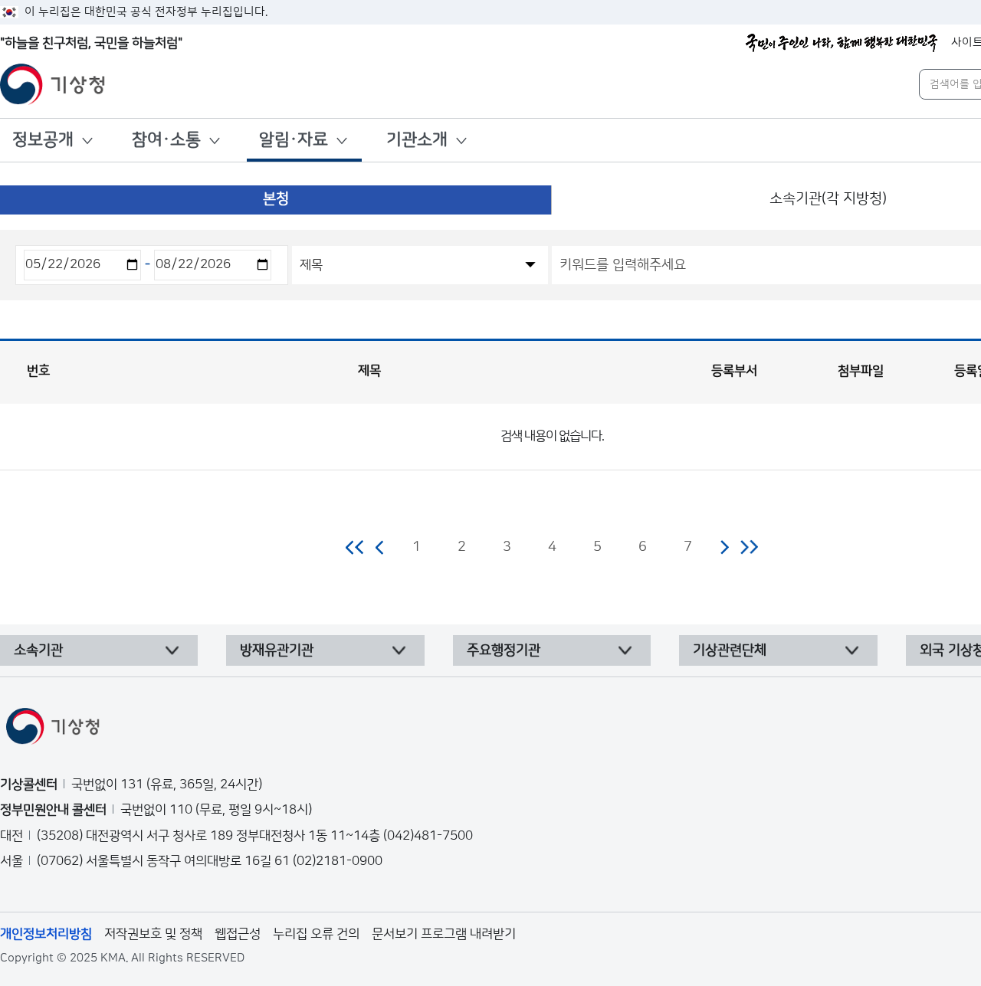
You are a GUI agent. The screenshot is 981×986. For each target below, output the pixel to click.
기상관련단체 (729, 650)
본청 (276, 199)
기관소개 (417, 139)
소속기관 (38, 650)
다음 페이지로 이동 (724, 547)
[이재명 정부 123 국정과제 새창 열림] (841, 43)
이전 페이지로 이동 (380, 547)
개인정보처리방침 (46, 934)
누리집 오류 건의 (316, 934)
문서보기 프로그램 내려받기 (444, 934)
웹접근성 (238, 934)
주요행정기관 (503, 650)
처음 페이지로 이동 (355, 547)
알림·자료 (293, 139)
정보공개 (43, 139)
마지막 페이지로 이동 (749, 547)
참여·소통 (166, 139)
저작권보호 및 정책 (153, 934)
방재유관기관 (276, 650)
